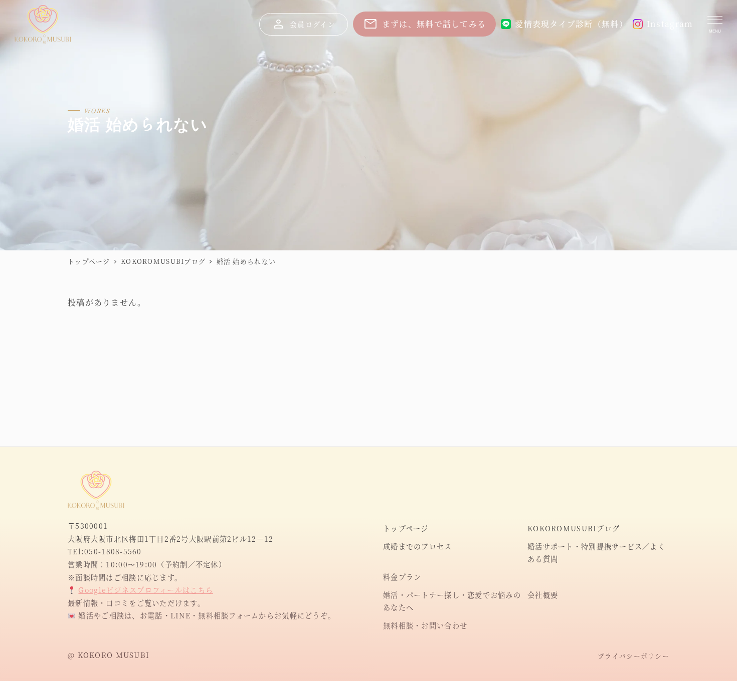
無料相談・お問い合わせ (425, 625)
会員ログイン (303, 24)
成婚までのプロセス (417, 546)
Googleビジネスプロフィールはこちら (145, 590)
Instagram (670, 24)
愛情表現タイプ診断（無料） (571, 24)
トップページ (406, 528)
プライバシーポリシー (633, 655)
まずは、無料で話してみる (424, 24)
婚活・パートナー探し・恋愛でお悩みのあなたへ (452, 601)
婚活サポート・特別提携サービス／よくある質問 (596, 552)
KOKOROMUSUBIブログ (573, 528)
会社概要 (542, 595)
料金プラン (402, 577)
